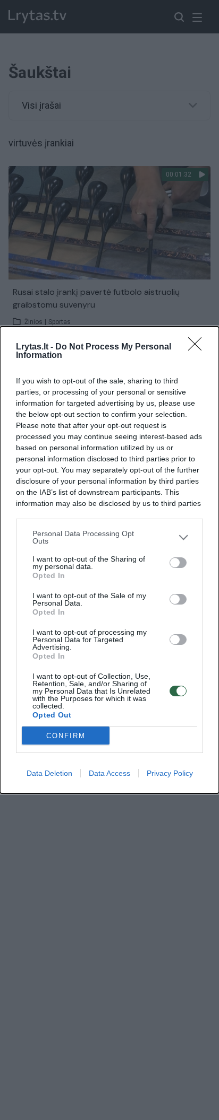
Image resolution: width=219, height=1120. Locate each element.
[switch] (178, 562)
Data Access (109, 773)
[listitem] (109, 537)
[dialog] (109, 560)
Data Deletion (49, 773)
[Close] (198, 347)
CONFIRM (66, 736)
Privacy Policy (170, 773)
